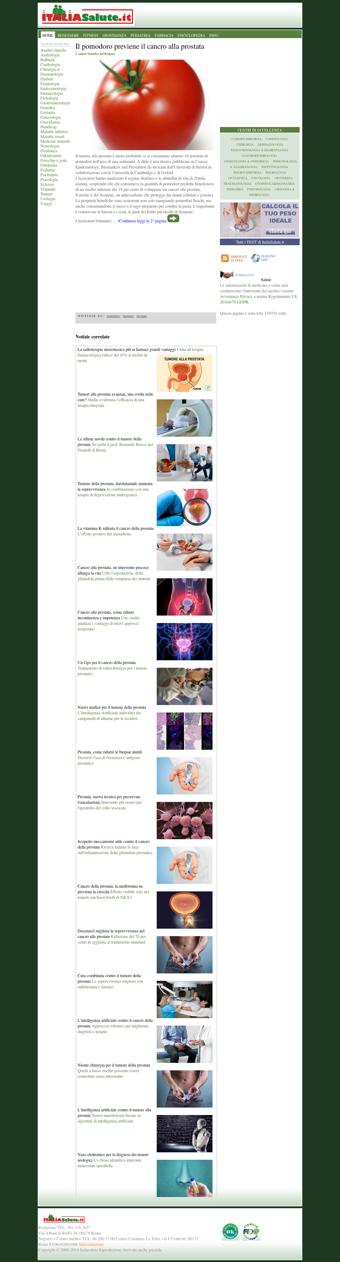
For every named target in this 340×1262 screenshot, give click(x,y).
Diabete (46, 78)
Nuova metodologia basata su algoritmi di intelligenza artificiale (109, 1118)
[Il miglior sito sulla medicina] (240, 279)
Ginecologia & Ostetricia (246, 161)
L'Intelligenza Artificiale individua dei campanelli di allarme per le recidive (109, 715)
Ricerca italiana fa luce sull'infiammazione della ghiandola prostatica (115, 849)
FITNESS (90, 35)
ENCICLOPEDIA (191, 35)
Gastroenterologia (55, 102)
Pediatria (47, 170)
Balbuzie (47, 59)
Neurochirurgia (247, 172)
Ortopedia (48, 165)
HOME (47, 35)
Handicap (48, 126)
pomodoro (113, 316)
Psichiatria (49, 174)
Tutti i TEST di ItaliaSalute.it (260, 242)
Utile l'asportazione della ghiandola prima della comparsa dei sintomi (114, 575)
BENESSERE (68, 35)
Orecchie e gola (53, 160)
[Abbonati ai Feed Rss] (234, 263)
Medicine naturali (55, 141)
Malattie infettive (54, 131)
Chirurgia (245, 144)
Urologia (47, 198)
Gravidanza (50, 122)
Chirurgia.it (50, 69)
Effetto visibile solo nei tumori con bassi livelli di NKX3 (113, 894)
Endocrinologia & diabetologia (259, 150)
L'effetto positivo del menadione (104, 533)
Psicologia (49, 179)
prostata (141, 316)
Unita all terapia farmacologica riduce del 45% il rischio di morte (140, 354)
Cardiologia (50, 64)
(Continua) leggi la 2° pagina (142, 220)
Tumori (46, 193)
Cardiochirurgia (247, 139)
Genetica (47, 107)
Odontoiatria (50, 155)
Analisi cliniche (53, 50)
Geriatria (47, 112)
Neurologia (49, 146)
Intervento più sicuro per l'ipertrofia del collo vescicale (110, 804)
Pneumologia (259, 189)
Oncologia (261, 178)
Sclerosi (47, 184)
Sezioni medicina (54, 43)
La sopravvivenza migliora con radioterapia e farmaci (110, 983)
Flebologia (49, 98)
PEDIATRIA (140, 35)
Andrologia (50, 55)
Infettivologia (275, 167)
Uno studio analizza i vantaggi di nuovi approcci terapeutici (109, 623)
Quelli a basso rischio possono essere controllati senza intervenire (108, 1073)
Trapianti (47, 189)
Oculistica (48, 150)
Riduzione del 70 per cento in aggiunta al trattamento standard (112, 939)
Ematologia (50, 83)
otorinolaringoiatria (275, 183)
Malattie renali (52, 136)
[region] (145, 266)
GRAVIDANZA (114, 35)
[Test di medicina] (259, 236)
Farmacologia (51, 93)
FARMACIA (164, 35)
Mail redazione (91, 1244)
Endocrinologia (53, 88)
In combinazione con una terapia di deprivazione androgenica (113, 491)
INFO (213, 35)
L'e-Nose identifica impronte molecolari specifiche (109, 1162)
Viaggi (46, 203)
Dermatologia (51, 74)
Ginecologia (50, 117)
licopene (128, 316)
